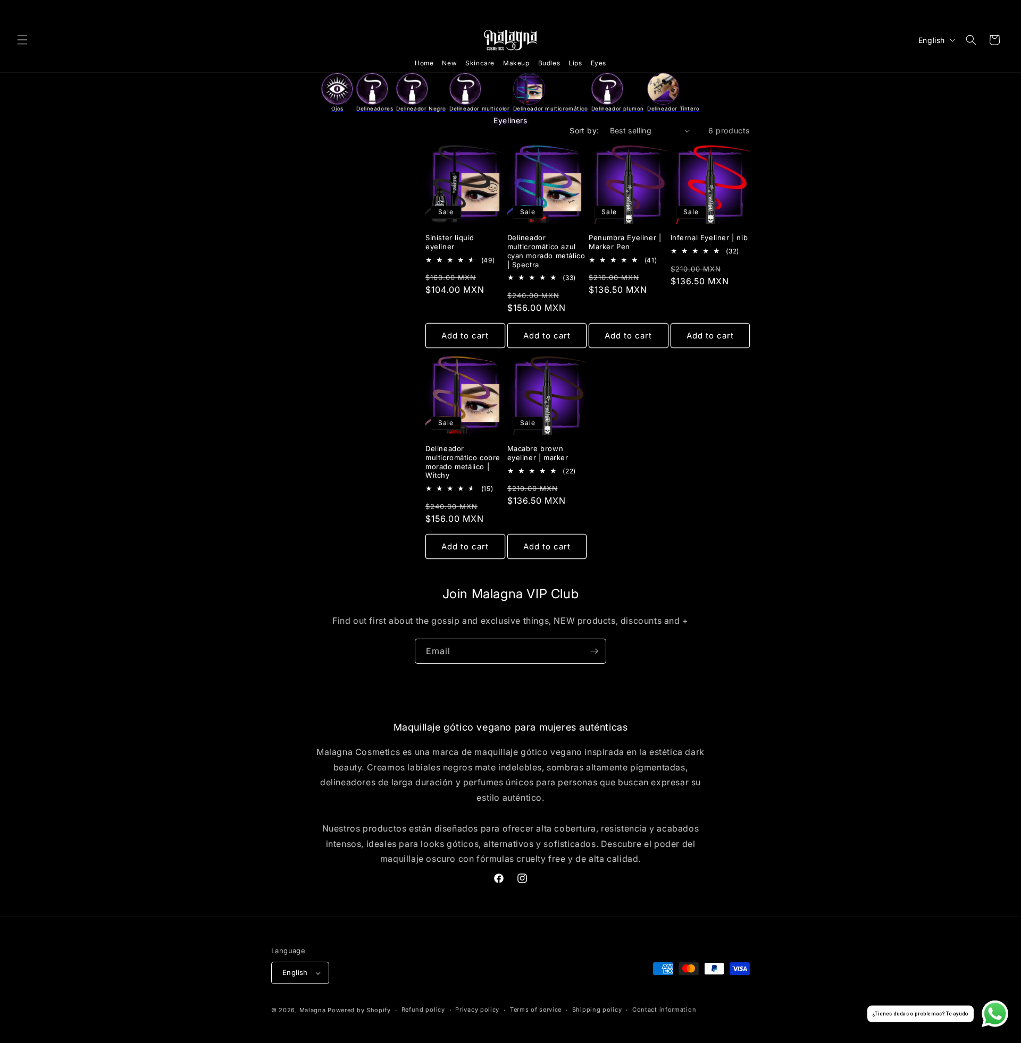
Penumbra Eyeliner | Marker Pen (625, 242)
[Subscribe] (594, 651)
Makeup (516, 63)
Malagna (312, 1010)
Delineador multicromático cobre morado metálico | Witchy (462, 462)
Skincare (480, 63)
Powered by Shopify (359, 1010)
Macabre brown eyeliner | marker (537, 453)
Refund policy (423, 1009)
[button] (22, 40)
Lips (575, 63)
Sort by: (584, 130)
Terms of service (536, 1009)
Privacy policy (477, 1009)
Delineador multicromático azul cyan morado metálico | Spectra (546, 251)
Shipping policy (597, 1009)
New (449, 63)
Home (424, 63)
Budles (549, 63)
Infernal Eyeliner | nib (709, 237)
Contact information (664, 1009)
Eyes (598, 63)
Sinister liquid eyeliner (449, 242)
